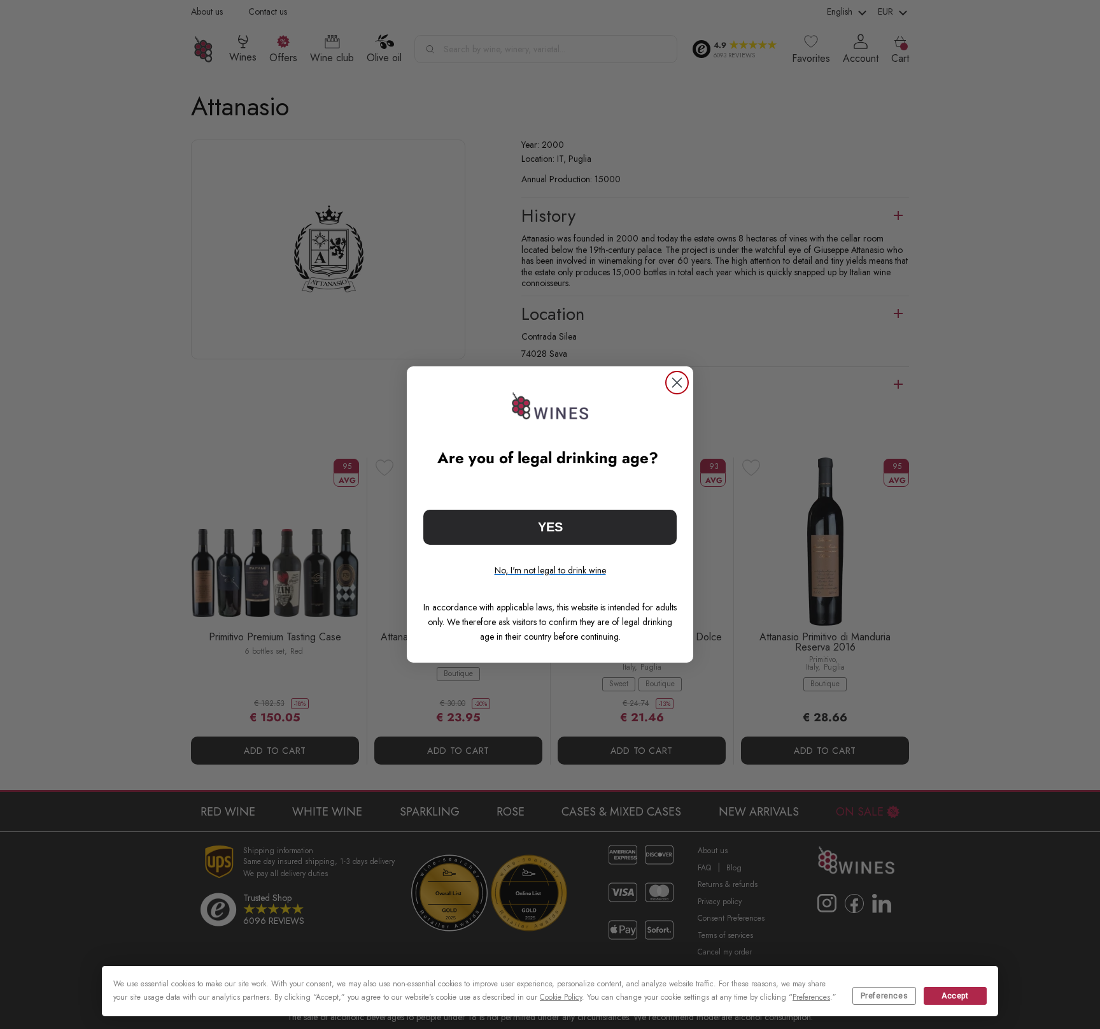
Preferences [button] (811, 997)
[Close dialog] (677, 382)
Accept (955, 995)
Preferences (884, 995)
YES (550, 527)
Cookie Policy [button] (561, 997)
